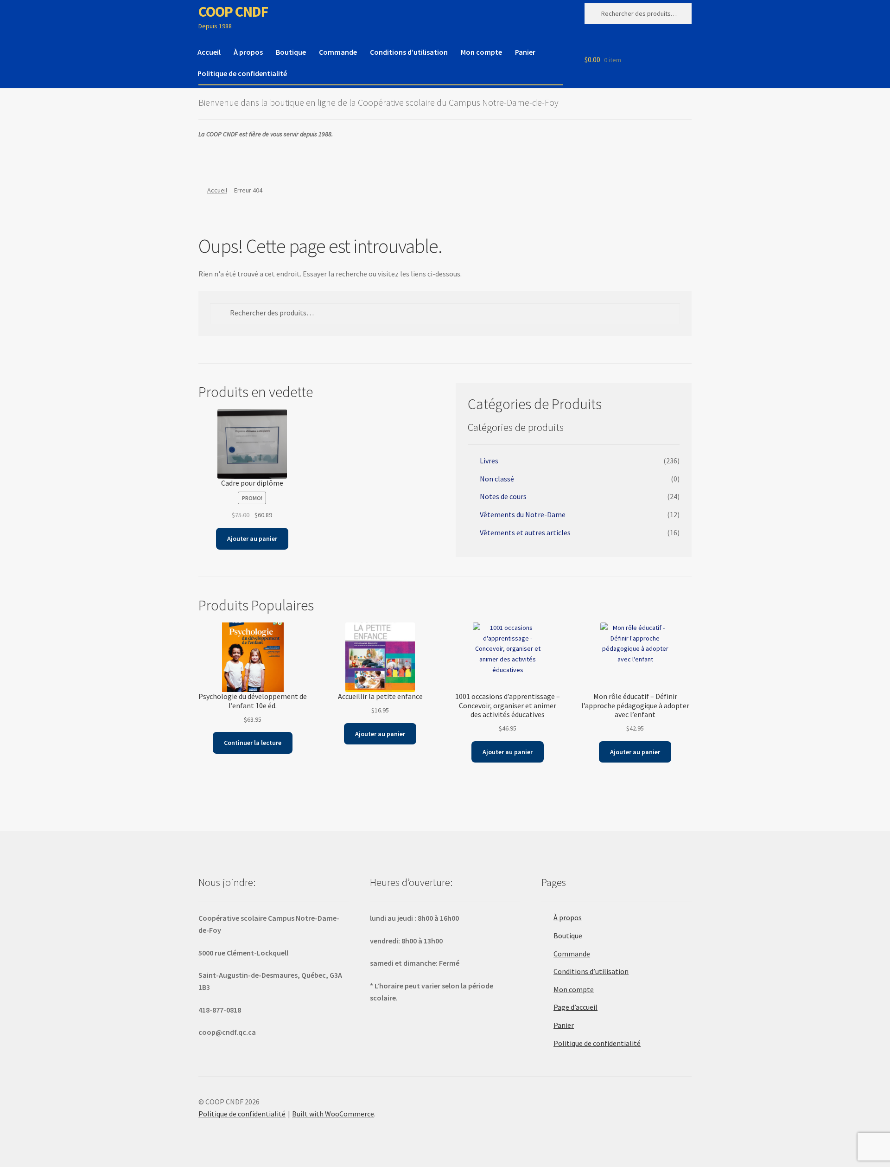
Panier (525, 52)
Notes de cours (503, 496)
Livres (489, 460)
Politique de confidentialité (242, 73)
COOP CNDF (233, 11)
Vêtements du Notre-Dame (523, 514)
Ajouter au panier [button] (252, 538)
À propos (248, 52)
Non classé (497, 478)
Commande (338, 52)
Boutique (291, 52)
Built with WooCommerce (333, 1113)
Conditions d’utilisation (409, 52)
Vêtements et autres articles (525, 532)
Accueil (209, 52)
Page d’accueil (575, 1007)
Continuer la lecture (252, 742)
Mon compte (481, 52)
